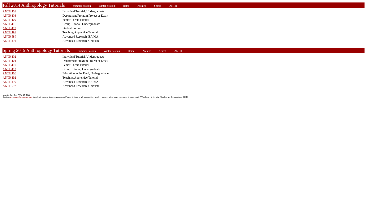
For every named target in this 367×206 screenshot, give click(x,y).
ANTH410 (9, 65)
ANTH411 (9, 24)
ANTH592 (9, 86)
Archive (141, 5)
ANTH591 (9, 40)
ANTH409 (9, 19)
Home (126, 5)
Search (157, 5)
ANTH (173, 5)
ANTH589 (9, 36)
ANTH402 (9, 56)
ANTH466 (9, 73)
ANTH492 (9, 77)
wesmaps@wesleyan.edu (21, 97)
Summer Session (82, 5)
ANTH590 (9, 81)
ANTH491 (9, 32)
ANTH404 (9, 60)
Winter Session (107, 5)
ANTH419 (9, 28)
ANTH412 (9, 69)
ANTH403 (9, 15)
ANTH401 (9, 11)
